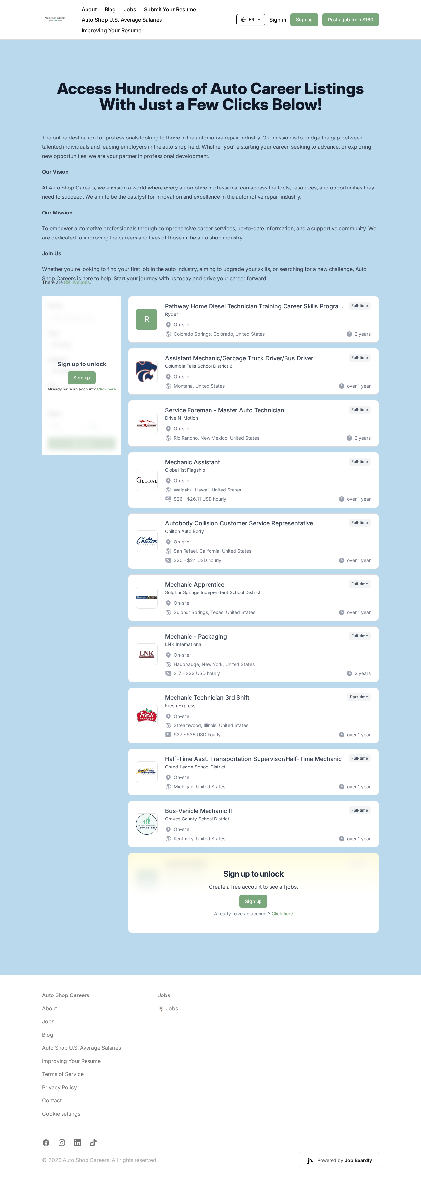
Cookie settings (61, 1113)
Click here (106, 389)
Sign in (277, 19)
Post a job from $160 (350, 19)
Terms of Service (63, 1074)
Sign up (304, 19)
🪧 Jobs (168, 1008)
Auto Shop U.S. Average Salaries (122, 19)
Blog (110, 9)
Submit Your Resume (170, 9)
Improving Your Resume (111, 30)
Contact (52, 1100)
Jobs (130, 9)
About (89, 9)
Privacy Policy (59, 1087)
